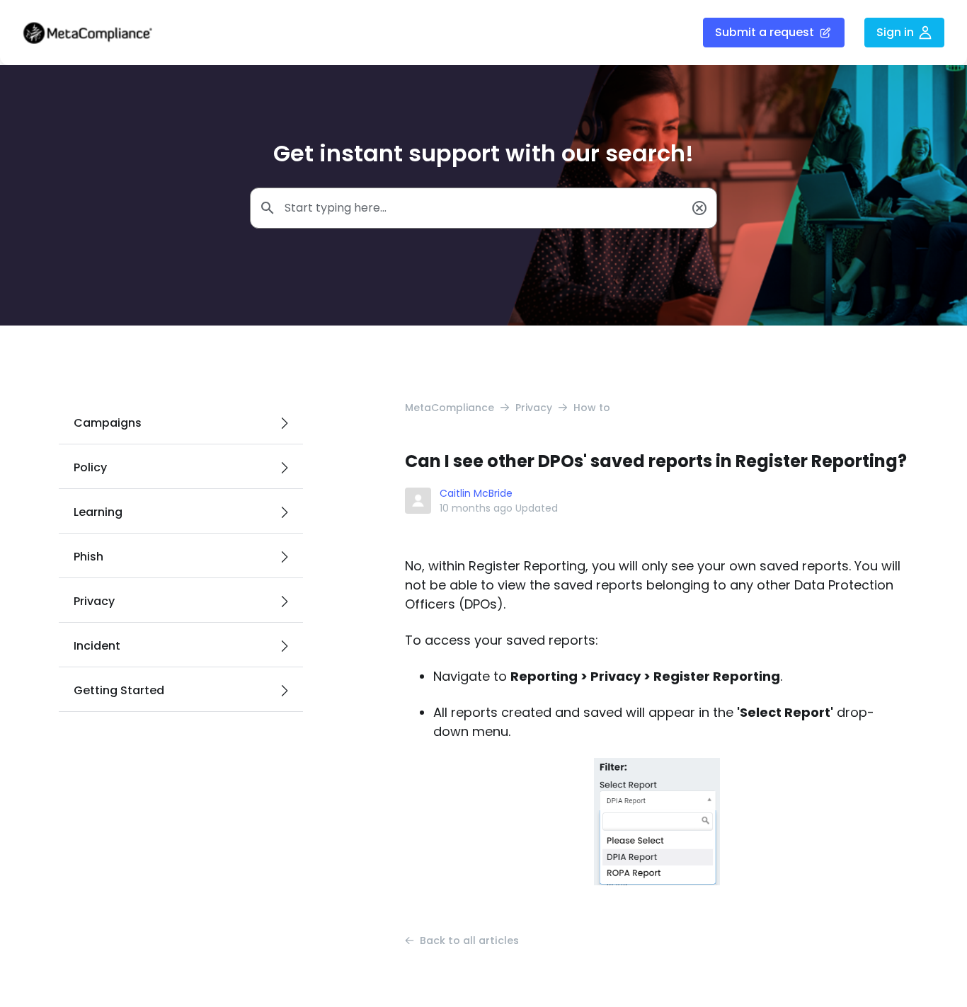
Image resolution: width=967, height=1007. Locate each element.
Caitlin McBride (476, 493)
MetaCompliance (449, 408)
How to (591, 408)
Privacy (533, 408)
